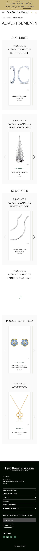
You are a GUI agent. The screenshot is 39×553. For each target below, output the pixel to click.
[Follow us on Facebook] (4, 537)
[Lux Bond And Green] (19, 469)
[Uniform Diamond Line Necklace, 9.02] (19, 228)
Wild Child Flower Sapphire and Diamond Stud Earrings (19, 366)
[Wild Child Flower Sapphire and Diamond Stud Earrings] (19, 343)
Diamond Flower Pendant (19, 432)
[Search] (32, 12)
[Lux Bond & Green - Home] (17, 12)
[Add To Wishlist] (27, 90)
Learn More (27, 8)
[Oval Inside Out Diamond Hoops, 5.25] (19, 75)
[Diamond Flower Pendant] (19, 409)
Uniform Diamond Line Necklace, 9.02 (19, 250)
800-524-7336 (6, 479)
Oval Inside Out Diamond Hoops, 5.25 (19, 97)
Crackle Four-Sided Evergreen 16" (19, 173)
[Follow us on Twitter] (7, 537)
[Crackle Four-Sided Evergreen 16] (19, 149)
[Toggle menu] (3, 12)
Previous (5, 82)
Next (34, 82)
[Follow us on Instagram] (11, 537)
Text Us (5, 483)
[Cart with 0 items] (36, 12)
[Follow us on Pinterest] (15, 537)
